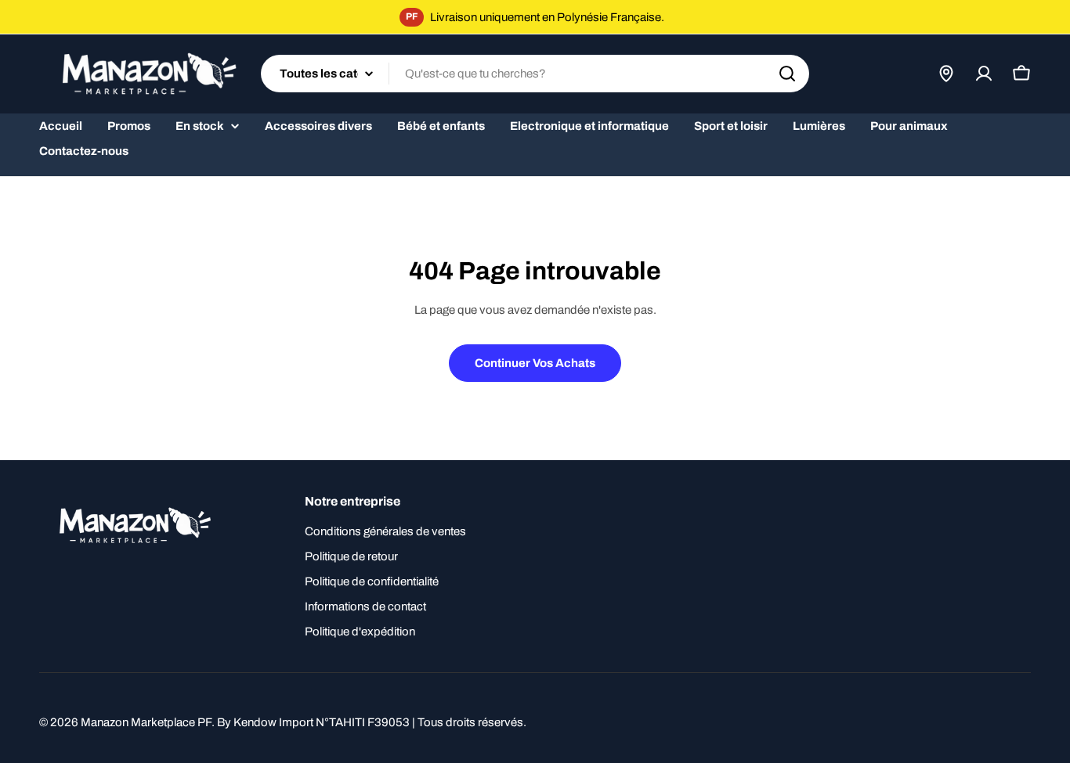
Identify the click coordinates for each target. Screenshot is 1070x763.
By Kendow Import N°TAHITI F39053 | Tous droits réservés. (371, 722)
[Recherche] (787, 73)
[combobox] (535, 73)
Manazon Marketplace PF (146, 722)
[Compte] (983, 73)
